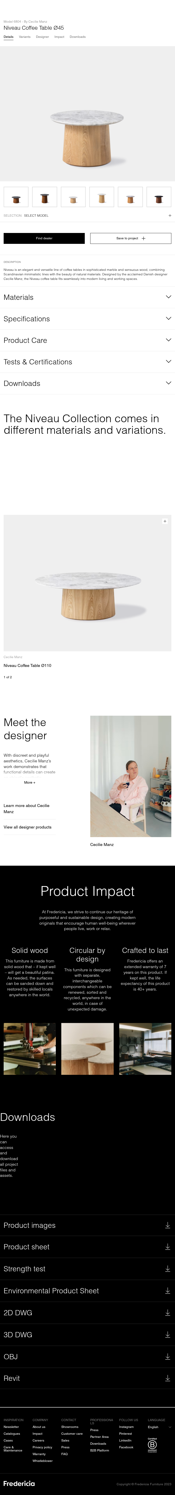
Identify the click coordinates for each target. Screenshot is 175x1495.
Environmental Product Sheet (51, 1290)
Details (8, 37)
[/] (19, 1484)
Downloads (78, 37)
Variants (25, 37)
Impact (59, 37)
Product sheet (26, 1246)
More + (29, 782)
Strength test (24, 1268)
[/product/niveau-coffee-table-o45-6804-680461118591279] (130, 197)
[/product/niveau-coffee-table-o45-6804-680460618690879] (45, 197)
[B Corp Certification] (159, 1446)
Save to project (127, 238)
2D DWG (18, 1312)
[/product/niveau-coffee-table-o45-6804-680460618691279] (159, 197)
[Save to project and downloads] (165, 521)
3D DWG (18, 1334)
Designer (42, 37)
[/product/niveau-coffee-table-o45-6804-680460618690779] (16, 197)
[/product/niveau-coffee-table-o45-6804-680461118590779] (73, 197)
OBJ (11, 1356)
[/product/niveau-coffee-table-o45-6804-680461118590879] (102, 197)
